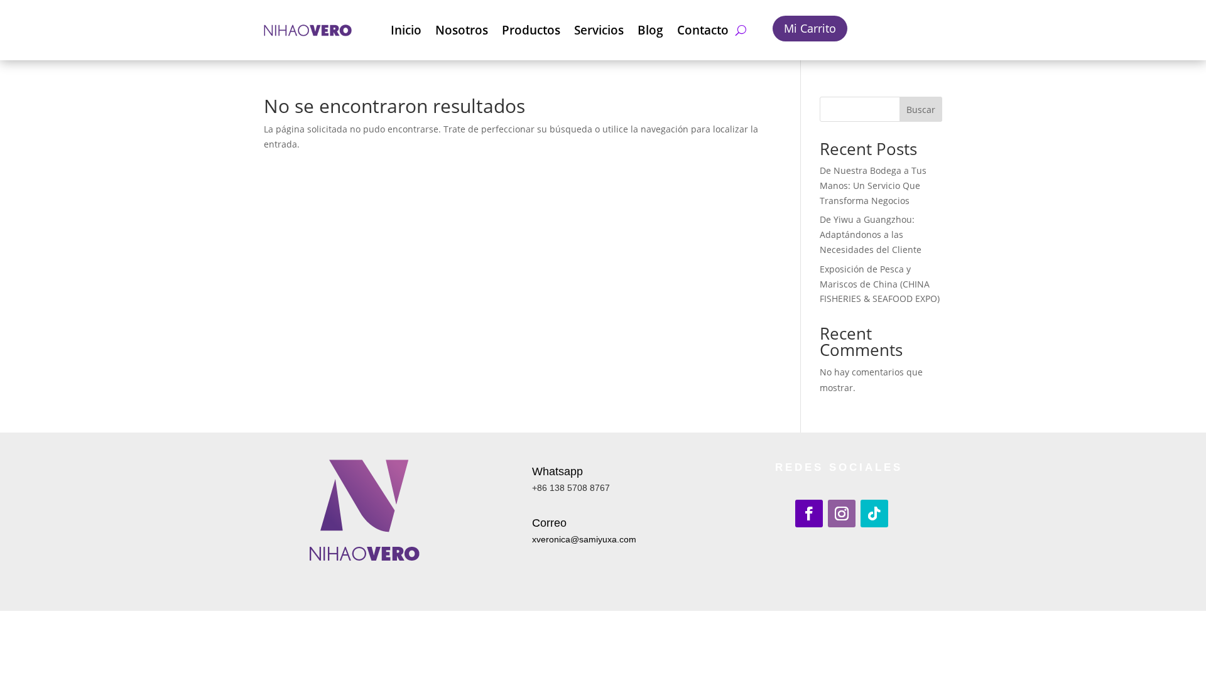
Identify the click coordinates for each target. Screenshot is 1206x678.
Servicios (599, 30)
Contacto (703, 30)
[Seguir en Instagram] (842, 513)
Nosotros (461, 30)
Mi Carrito (810, 28)
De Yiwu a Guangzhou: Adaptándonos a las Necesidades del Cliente (870, 234)
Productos (531, 30)
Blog (650, 30)
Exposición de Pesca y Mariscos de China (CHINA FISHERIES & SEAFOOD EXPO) (880, 284)
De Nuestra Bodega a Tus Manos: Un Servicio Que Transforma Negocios (873, 185)
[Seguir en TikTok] (874, 513)
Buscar (920, 110)
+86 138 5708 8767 (571, 488)
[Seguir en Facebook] (809, 513)
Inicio (406, 30)
